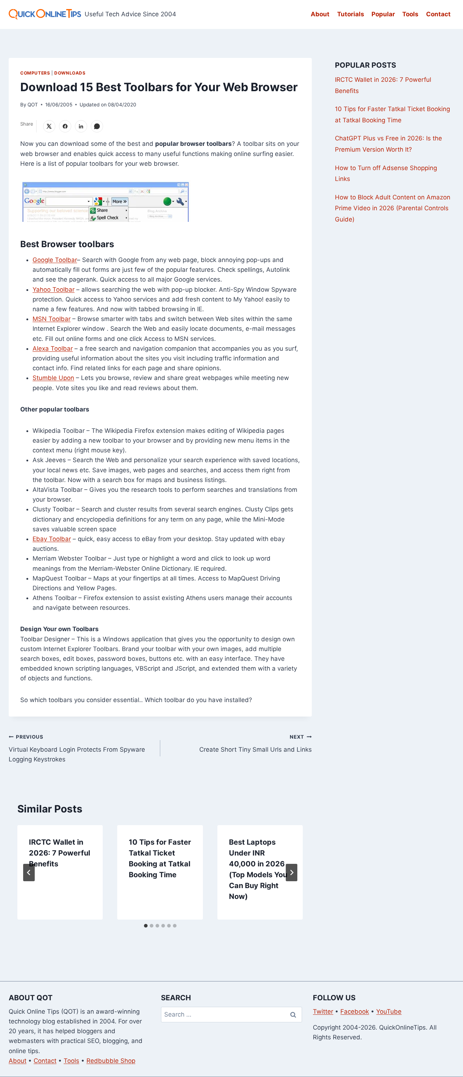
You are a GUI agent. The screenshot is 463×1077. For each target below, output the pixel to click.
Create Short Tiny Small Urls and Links (255, 743)
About (320, 14)
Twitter (323, 1011)
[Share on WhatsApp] (97, 126)
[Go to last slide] (29, 872)
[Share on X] (49, 126)
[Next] (291, 872)
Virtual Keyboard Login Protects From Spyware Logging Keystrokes (77, 748)
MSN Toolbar (52, 318)
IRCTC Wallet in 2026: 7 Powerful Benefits (59, 853)
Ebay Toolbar (52, 538)
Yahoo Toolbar (54, 289)
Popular (383, 14)
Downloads (69, 73)
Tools (410, 14)
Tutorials (350, 14)
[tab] (146, 926)
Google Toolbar (55, 259)
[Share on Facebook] (65, 126)
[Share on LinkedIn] (81, 126)
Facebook (354, 1011)
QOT (32, 104)
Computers (35, 73)
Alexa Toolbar (53, 348)
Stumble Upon (53, 377)
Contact (438, 14)
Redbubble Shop (110, 1060)
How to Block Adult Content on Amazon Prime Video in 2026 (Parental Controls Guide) (392, 208)
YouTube (389, 1011)
